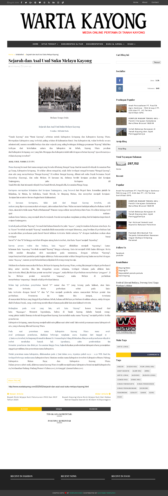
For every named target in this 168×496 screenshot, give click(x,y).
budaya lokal (149, 375)
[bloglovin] (40, 3)
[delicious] (63, 3)
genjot (133, 393)
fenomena (122, 393)
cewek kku (122, 380)
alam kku (137, 371)
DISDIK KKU (132, 367)
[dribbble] (44, 3)
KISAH (130, 44)
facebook (93, 409)
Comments (153, 354)
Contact (155, 2)
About (144, 2)
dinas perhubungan (126, 388)
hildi (119, 397)
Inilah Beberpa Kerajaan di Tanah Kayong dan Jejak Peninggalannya (142, 131)
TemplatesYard (76, 493)
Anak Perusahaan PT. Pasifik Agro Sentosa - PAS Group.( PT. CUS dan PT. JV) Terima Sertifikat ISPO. (138, 193)
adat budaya (123, 371)
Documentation (94, 44)
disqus (59, 409)
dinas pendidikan (145, 384)
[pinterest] (35, 3)
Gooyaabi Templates (106, 493)
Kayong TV (123, 271)
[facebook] (21, 3)
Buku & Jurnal (114, 44)
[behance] (54, 3)
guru (151, 393)
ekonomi (144, 388)
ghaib (143, 393)
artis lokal (122, 347)
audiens (136, 375)
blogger (24, 409)
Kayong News (124, 268)
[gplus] (31, 3)
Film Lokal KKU (147, 367)
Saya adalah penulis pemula (131, 273)
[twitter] (26, 3)
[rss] (49, 3)
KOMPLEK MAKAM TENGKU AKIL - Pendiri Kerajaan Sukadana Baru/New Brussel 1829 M (144, 120)
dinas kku (136, 380)
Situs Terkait (48, 44)
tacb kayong (124, 276)
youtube (119, 255)
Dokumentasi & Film (72, 44)
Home (135, 2)
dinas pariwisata (125, 384)
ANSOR (120, 367)
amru (147, 371)
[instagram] (58, 3)
